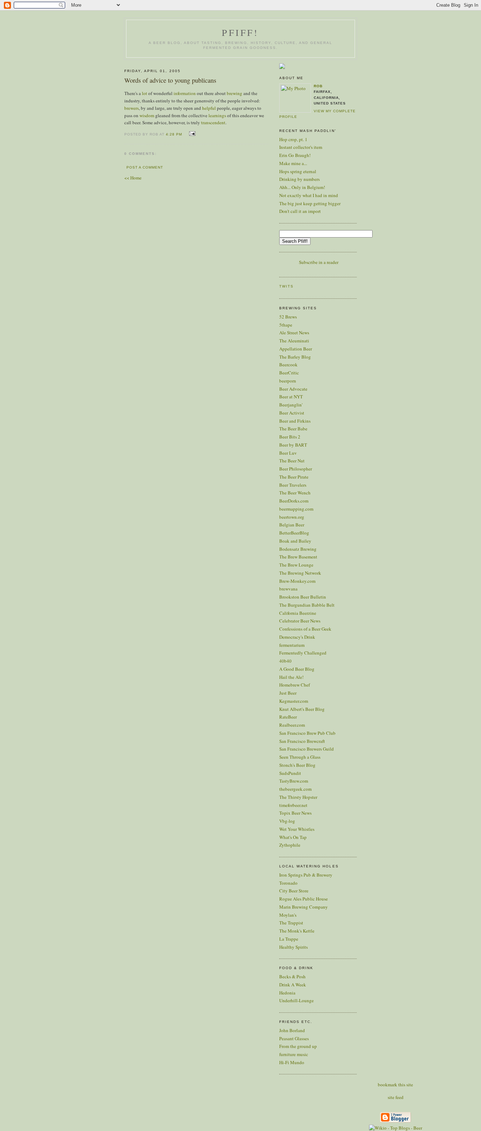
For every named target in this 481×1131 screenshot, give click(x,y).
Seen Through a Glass (299, 757)
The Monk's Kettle (296, 931)
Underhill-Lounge (296, 1000)
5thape (285, 325)
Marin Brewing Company (303, 907)
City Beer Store (293, 890)
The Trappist (291, 923)
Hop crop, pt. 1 (293, 139)
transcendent (213, 122)
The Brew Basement (298, 557)
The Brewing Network (300, 573)
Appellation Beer (295, 349)
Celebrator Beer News (299, 621)
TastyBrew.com (293, 781)
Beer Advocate (293, 389)
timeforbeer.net (293, 805)
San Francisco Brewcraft (302, 741)
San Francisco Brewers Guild (306, 749)
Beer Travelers (292, 485)
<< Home (133, 178)
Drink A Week (292, 984)
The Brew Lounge (296, 565)
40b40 (285, 661)
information (185, 93)
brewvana (288, 589)
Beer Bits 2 (289, 437)
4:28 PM (174, 134)
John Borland (292, 1030)
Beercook (288, 364)
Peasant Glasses (294, 1038)
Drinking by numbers (299, 179)
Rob (318, 86)
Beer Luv (288, 453)
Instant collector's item (300, 147)
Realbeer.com (292, 725)
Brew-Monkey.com (297, 581)
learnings (217, 115)
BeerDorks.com (293, 501)
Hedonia (287, 993)
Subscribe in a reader (318, 262)
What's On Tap (293, 837)
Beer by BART (293, 445)
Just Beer (287, 693)
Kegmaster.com (293, 701)
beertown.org (291, 517)
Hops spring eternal (297, 171)
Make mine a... (293, 163)
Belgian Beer (291, 525)
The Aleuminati (294, 340)
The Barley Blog (295, 357)
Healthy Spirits (293, 947)
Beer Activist (291, 413)
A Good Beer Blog (296, 669)
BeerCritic (289, 372)
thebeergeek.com (295, 789)
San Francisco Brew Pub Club (307, 733)
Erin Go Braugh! (295, 155)
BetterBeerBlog (294, 533)
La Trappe (288, 939)
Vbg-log (287, 821)
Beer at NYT (291, 396)
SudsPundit (290, 773)
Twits (286, 286)
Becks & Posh (292, 976)
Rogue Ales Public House (303, 899)
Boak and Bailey (295, 541)
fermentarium (292, 645)
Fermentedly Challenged (302, 653)
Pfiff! (240, 32)
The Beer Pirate (293, 477)
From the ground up (298, 1046)
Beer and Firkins (295, 421)
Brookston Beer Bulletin (302, 597)
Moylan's (287, 915)
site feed (396, 1097)
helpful (209, 108)
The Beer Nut (292, 460)
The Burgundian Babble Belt (307, 605)
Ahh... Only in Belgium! (302, 187)
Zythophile (289, 845)
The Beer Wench (295, 492)
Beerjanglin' (290, 405)
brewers (131, 108)
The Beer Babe (293, 428)
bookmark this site (395, 1084)
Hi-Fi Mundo (291, 1062)
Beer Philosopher (295, 469)
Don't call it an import (300, 211)
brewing (234, 93)
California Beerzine (297, 613)
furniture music (293, 1054)
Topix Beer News (295, 813)
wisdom (146, 115)
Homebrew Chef (294, 685)
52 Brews (288, 317)
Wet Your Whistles (296, 829)
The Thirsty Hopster (298, 797)
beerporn (287, 381)
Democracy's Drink (297, 637)
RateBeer (288, 717)
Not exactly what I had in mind (308, 195)
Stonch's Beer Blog (297, 765)
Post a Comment (144, 167)
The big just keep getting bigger (310, 203)
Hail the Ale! (291, 677)
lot (144, 93)
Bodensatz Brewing (298, 549)
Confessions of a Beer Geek (305, 629)
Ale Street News (294, 332)
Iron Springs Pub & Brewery (305, 875)
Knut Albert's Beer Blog (302, 709)
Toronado (288, 883)
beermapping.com (296, 509)
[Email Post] (191, 134)
